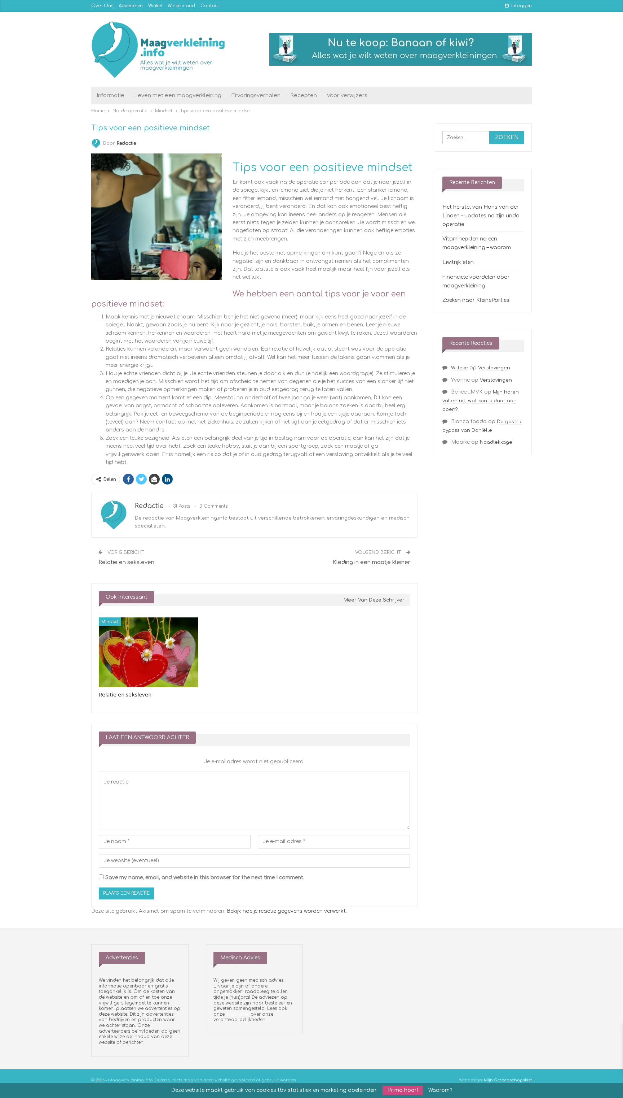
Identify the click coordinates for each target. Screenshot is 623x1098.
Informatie (110, 95)
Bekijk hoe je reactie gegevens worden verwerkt (286, 911)
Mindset (110, 621)
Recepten (303, 95)
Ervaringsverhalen (255, 95)
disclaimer (237, 1014)
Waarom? (440, 1090)
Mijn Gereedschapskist (508, 1080)
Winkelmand (181, 5)
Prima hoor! (403, 1090)
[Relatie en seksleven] (148, 652)
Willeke (459, 367)
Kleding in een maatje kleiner (371, 562)
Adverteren (131, 5)
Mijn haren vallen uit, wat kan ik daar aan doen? (480, 401)
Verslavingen (494, 367)
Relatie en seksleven (126, 562)
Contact (209, 5)
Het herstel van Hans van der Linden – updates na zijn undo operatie (481, 215)
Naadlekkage (496, 442)
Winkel (155, 5)
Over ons (102, 5)
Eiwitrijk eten (458, 262)
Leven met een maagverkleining (177, 95)
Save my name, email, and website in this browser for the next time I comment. (204, 877)
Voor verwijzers (347, 95)
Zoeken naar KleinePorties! (476, 300)
